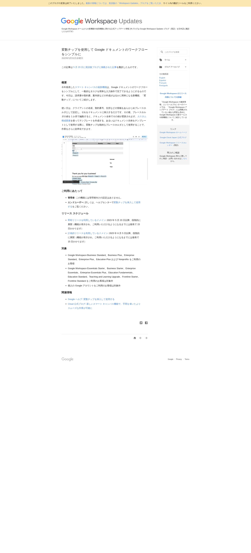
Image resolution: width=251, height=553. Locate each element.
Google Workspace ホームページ (173, 132)
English (162, 78)
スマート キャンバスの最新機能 (91, 87)
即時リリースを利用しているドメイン (87, 220)
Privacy (179, 359)
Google (171, 359)
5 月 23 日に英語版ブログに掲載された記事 (95, 67)
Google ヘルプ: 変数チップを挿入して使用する (91, 299)
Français (162, 83)
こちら (184, 158)
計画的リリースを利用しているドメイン (88, 233)
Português (163, 85)
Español (162, 80)
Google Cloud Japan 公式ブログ (173, 137)
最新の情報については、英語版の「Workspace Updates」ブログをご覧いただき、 (124, 3)
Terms (187, 359)
